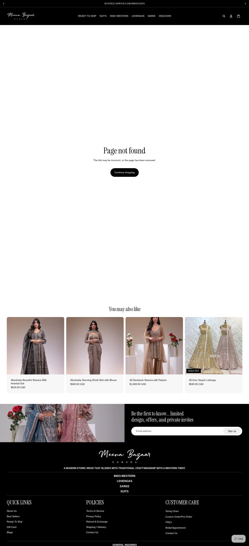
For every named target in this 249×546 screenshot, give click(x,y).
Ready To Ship (14, 521)
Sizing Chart (172, 511)
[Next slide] (59, 345)
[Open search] (224, 16)
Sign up (232, 431)
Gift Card (11, 527)
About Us (12, 511)
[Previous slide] (12, 345)
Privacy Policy (93, 516)
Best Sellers (13, 516)
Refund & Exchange (97, 521)
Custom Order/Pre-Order (178, 516)
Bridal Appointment (175, 527)
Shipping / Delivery (96, 527)
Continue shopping (125, 172)
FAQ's (168, 522)
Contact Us (92, 532)
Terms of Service (95, 511)
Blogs (10, 532)
